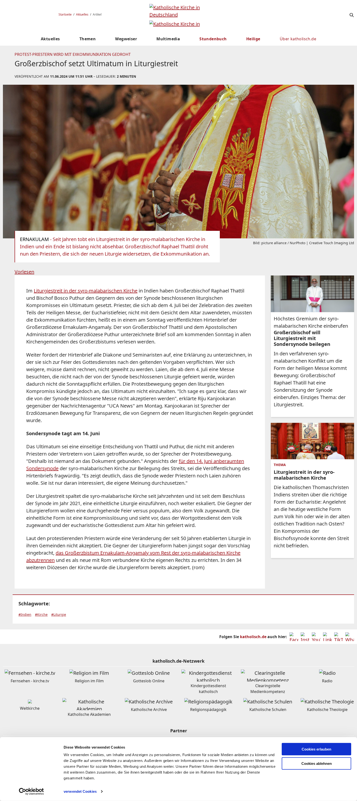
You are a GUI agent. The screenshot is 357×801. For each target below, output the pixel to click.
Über (298, 39)
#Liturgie (58, 614)
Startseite (65, 14)
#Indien (24, 614)
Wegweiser (126, 39)
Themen (87, 39)
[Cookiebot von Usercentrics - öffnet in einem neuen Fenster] (31, 791)
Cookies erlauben (316, 749)
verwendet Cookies (80, 791)
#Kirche (41, 614)
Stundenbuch (213, 39)
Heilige (253, 39)
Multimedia (168, 39)
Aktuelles (82, 14)
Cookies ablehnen (316, 763)
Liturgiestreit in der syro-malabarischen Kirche (85, 290)
